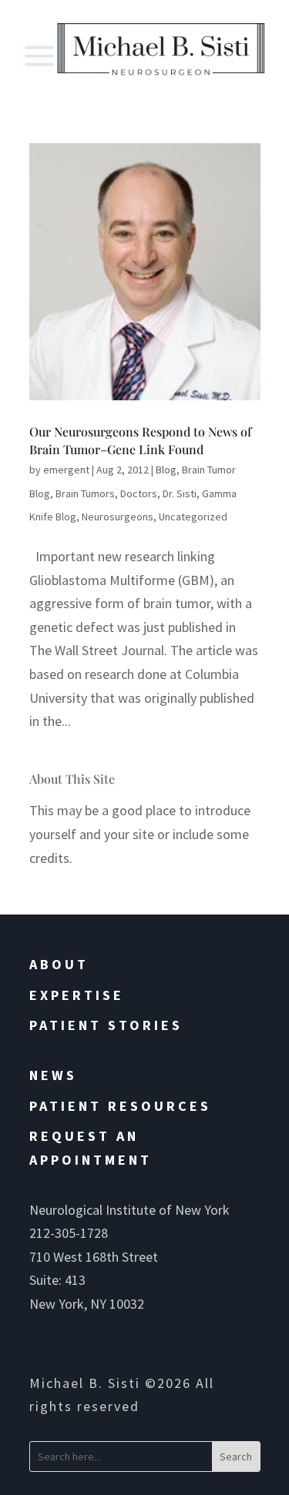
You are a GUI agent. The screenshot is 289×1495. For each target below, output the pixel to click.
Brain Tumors (85, 493)
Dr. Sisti (180, 493)
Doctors (138, 493)
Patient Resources (120, 1106)
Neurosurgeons (117, 516)
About (59, 964)
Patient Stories (106, 1025)
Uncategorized (193, 516)
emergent (66, 470)
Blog (166, 470)
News (53, 1075)
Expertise (76, 995)
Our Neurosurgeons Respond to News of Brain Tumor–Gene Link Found (140, 440)
